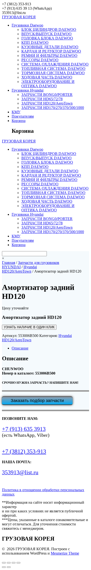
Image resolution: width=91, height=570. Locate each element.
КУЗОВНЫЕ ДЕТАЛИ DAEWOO (49, 47)
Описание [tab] (20, 348)
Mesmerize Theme (65, 553)
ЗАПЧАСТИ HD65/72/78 (42, 99)
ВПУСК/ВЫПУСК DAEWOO (46, 34)
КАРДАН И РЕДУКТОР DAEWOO (51, 51)
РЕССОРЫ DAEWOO (39, 60)
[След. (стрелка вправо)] (9, 567)
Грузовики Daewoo (27, 25)
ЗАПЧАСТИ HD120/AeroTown (47, 103)
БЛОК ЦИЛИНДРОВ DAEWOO (48, 29)
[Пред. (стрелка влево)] (4, 567)
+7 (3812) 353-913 (24, 451)
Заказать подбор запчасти (37, 400)
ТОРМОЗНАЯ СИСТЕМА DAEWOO (53, 73)
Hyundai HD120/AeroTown (19, 269)
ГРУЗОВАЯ (19, 17)
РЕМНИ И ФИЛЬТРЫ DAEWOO (49, 56)
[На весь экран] (9, 562)
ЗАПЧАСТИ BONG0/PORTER (47, 95)
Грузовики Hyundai (27, 90)
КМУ (16, 112)
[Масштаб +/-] (4, 562)
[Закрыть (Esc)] (18, 562)
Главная (8, 263)
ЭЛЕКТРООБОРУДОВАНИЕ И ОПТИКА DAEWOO (47, 84)
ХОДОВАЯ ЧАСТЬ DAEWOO (46, 77)
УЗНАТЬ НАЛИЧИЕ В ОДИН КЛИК (29, 327)
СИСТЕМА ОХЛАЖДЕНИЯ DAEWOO (55, 64)
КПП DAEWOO (35, 42)
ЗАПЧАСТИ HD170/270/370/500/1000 (52, 108)
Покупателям (23, 116)
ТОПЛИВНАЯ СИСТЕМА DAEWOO (53, 69)
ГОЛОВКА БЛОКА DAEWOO (47, 38)
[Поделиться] (14, 562)
